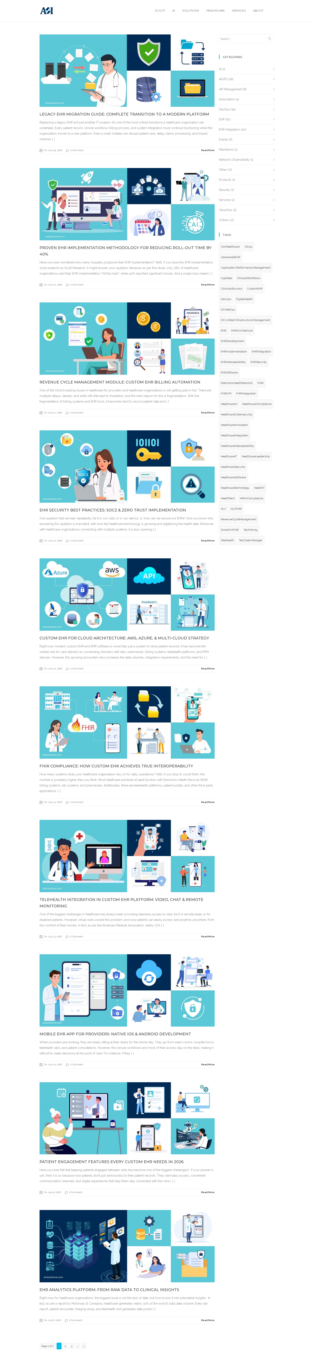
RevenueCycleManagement (238, 519)
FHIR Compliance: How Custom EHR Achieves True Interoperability (116, 766)
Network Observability (234, 159)
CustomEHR (255, 288)
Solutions (190, 10)
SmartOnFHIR (230, 529)
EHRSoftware (229, 372)
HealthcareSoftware (233, 477)
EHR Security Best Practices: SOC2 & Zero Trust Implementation (113, 510)
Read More (208, 150)
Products (225, 179)
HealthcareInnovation (234, 425)
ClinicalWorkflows (248, 278)
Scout (160, 10)
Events (223, 139)
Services (239, 10)
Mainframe (226, 149)
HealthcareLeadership (256, 456)
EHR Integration (229, 129)
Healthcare (215, 10)
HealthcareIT (229, 456)
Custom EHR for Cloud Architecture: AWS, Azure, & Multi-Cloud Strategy (124, 638)
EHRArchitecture (242, 330)
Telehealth (227, 540)
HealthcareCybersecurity (236, 414)
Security (224, 190)
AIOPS (223, 79)
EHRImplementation (234, 351)
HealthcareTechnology (235, 487)
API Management (230, 89)
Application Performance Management (245, 267)
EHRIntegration (261, 351)
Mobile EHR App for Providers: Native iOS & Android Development (115, 1034)
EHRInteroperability (233, 362)
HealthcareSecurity (233, 466)
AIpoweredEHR (230, 257)
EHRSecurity (259, 362)
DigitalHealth (244, 299)
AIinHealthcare (230, 246)
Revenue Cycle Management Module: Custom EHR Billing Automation (120, 382)
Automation (227, 99)
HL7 (223, 508)
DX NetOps (228, 309)
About (258, 10)
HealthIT (259, 487)
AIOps (248, 246)
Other (223, 169)
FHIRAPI (226, 393)
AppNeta (226, 278)
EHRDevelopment (232, 341)
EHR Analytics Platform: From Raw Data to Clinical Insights (109, 1289)
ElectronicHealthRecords (236, 383)
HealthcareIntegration (234, 435)
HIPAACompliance (251, 498)
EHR (222, 119)
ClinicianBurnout (231, 288)
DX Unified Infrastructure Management (245, 320)
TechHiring (250, 529)
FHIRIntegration (246, 393)
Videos (224, 220)
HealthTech (228, 498)
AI (173, 10)
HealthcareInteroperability (237, 445)
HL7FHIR (236, 508)
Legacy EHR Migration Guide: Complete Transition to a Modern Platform (124, 114)
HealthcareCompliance (256, 404)
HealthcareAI (229, 404)
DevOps (224, 109)
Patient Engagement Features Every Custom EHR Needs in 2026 (111, 1161)
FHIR (260, 383)
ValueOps (225, 210)
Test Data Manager (251, 540)
